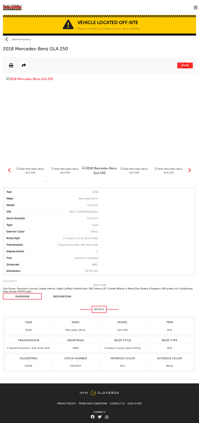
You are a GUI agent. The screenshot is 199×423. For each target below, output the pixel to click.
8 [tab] (80, 181)
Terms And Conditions (93, 403)
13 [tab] (104, 181)
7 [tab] (75, 181)
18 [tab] (128, 181)
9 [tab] (85, 181)
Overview (22, 296)
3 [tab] (55, 181)
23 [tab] (153, 181)
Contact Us (117, 403)
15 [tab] (114, 181)
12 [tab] (99, 181)
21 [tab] (143, 181)
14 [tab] (109, 181)
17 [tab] (123, 181)
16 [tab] (119, 181)
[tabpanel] (99, 171)
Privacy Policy (66, 403)
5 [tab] (65, 181)
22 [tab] (148, 181)
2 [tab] (51, 181)
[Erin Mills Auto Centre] (12, 7)
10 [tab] (89, 181)
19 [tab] (133, 181)
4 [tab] (60, 181)
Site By (84, 393)
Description (62, 296)
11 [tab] (94, 181)
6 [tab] (70, 181)
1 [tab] (46, 181)
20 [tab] (138, 181)
